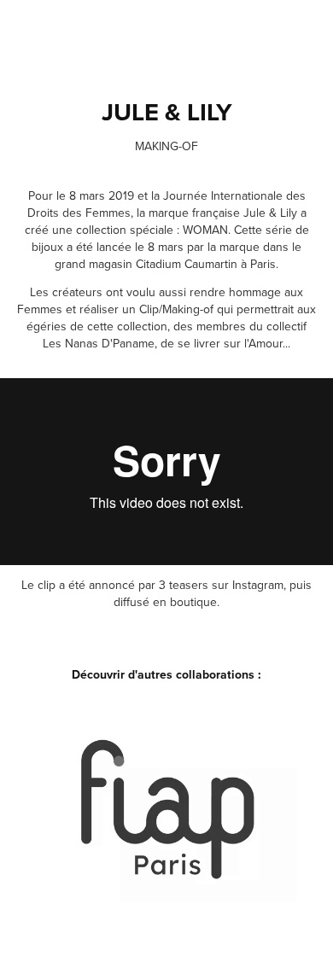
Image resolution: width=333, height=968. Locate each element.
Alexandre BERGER (113, 34)
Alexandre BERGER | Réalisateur (157, 938)
